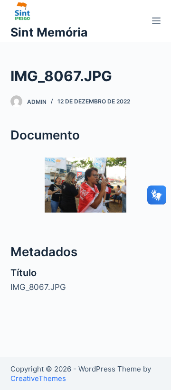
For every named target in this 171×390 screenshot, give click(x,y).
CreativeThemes (38, 378)
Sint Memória (49, 32)
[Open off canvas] (156, 21)
